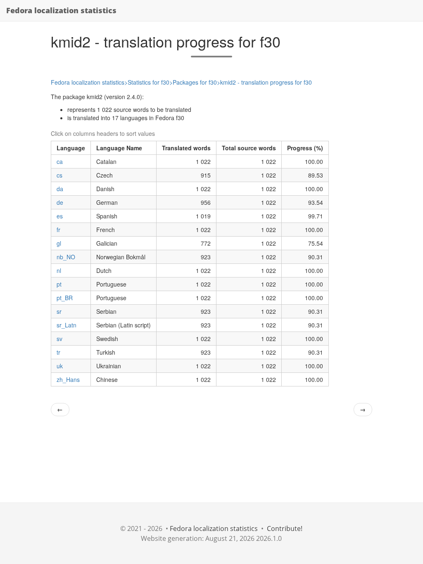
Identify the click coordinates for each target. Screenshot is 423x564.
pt (59, 284)
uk (60, 366)
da (60, 189)
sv (59, 338)
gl (59, 243)
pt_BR (65, 298)
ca (60, 161)
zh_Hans (68, 379)
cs (59, 175)
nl (59, 270)
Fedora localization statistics (61, 10)
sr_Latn (66, 325)
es (60, 216)
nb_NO (66, 257)
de (60, 202)
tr (58, 352)
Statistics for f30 (148, 82)
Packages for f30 (195, 82)
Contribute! (284, 528)
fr (58, 229)
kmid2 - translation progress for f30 (266, 82)
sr (59, 311)
